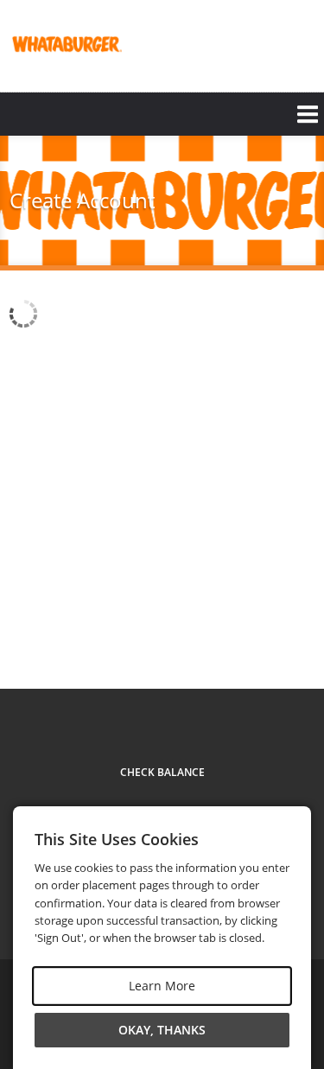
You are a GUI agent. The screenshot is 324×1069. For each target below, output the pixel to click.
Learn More (162, 985)
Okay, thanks (162, 1029)
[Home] (66, 44)
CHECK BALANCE (162, 772)
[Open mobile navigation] (162, 114)
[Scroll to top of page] (291, 641)
